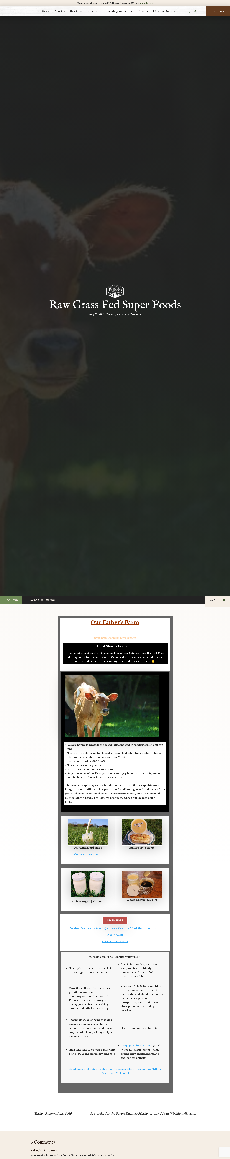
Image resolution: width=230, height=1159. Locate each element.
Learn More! (145, 3)
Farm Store (93, 11)
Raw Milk (76, 11)
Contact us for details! (88, 854)
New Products (132, 314)
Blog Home (11, 599)
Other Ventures (162, 11)
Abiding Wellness (119, 11)
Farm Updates (114, 314)
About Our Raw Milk (115, 941)
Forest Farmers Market (108, 652)
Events (141, 11)
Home (46, 11)
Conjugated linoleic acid (136, 1045)
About (58, 11)
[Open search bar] (188, 11)
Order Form (217, 11)
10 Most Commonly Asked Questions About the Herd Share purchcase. (115, 928)
